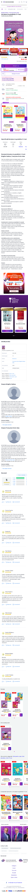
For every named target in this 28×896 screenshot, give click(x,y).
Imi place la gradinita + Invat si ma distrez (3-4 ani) (6, 711)
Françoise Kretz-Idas (14, 12)
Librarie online (2, 9)
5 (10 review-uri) (4, 58)
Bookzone (21, 146)
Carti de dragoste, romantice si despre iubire (10, 853)
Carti (11, 378)
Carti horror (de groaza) (13, 850)
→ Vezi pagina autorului (6, 424)
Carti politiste (23, 853)
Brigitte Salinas (5, 12)
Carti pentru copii (13, 376)
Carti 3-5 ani (11, 373)
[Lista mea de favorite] (24, 2)
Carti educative (12, 375)
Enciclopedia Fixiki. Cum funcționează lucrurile (6, 813)
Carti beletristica (5, 848)
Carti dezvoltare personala (15, 848)
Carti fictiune (4, 850)
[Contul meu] (19, 2)
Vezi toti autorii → (23, 824)
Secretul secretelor (20, 323)
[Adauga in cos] (11, 129)
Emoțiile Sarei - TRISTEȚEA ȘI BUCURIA (20, 126)
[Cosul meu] (26, 2)
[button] (26, 119)
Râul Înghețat (7, 323)
